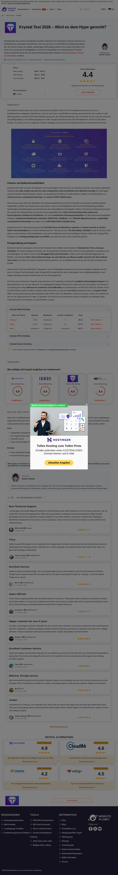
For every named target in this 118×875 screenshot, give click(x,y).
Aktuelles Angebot (59, 462)
